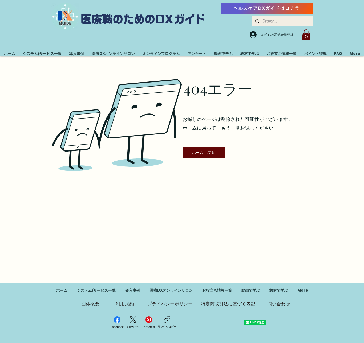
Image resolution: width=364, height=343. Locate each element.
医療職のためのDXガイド (143, 19)
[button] (306, 34)
